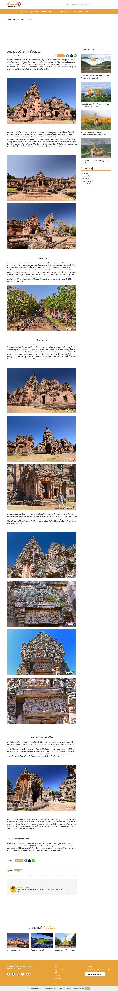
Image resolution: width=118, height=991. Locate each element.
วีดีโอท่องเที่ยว (83, 11)
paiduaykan (23, 887)
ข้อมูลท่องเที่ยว (34, 11)
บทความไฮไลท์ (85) (87, 176)
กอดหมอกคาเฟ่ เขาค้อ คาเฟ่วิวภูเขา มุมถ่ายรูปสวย (95, 161)
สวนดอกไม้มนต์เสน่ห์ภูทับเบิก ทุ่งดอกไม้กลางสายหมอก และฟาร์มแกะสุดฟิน (95, 133)
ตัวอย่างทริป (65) (87, 179)
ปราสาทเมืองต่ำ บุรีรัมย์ (15, 950)
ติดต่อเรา (94, 11)
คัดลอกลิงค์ (61, 56)
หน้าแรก (23, 11)
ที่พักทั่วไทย (58, 978)
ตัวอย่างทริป (53, 11)
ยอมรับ (87, 988)
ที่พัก (74, 11)
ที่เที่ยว (44, 11)
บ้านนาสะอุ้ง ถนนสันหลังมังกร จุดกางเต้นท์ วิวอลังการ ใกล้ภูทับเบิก (95, 77)
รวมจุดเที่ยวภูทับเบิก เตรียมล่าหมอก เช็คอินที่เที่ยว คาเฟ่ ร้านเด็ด (95, 105)
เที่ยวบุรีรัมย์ (18, 871)
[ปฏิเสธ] (116, 988)
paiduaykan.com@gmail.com (101, 969)
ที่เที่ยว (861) (85, 173)
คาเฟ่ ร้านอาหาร (65, 11)
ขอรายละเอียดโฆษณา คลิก (95, 974)
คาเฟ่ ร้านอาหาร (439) (88, 181)
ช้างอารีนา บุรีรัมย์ (37, 950)
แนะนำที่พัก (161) (86, 184)
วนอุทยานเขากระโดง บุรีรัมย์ (64, 950)
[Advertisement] (42, 35)
